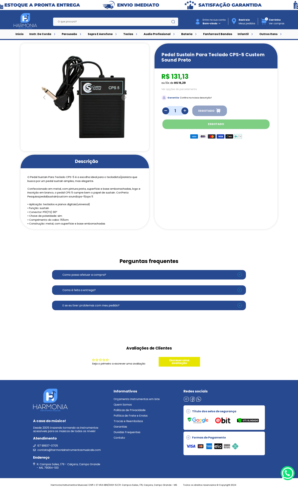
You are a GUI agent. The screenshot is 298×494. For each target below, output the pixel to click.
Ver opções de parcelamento (179, 89)
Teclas (128, 34)
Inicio (20, 34)
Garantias (120, 427)
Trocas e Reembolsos (128, 421)
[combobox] (113, 21)
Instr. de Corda (40, 34)
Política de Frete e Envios (131, 416)
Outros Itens (268, 34)
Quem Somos (123, 405)
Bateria (186, 34)
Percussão (69, 34)
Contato (119, 438)
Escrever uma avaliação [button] (179, 361)
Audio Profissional (157, 34)
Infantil (243, 34)
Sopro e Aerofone (100, 34)
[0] (264, 24)
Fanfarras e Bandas (217, 34)
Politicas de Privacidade (130, 410)
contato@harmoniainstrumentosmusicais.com (69, 450)
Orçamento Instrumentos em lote (137, 399)
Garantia (173, 97)
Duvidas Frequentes (127, 432)
